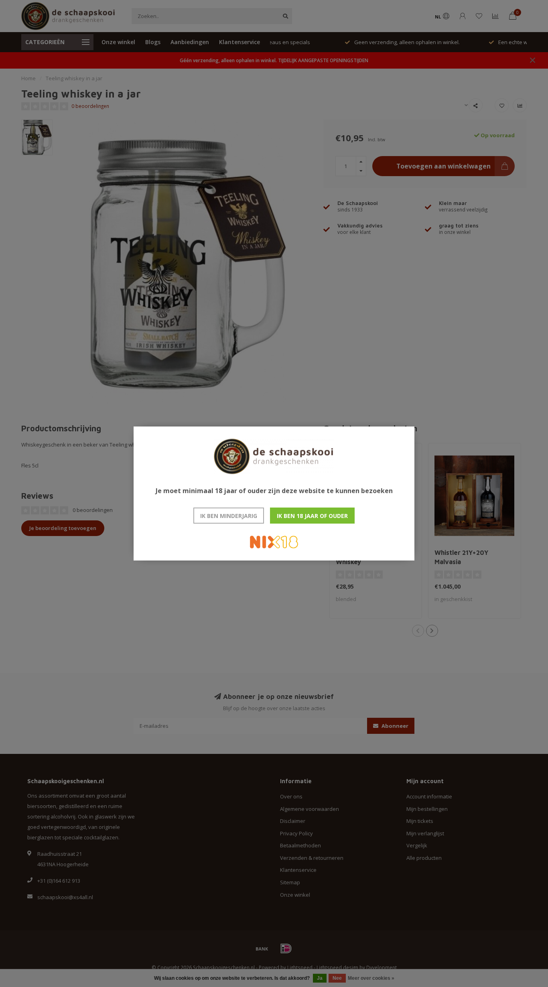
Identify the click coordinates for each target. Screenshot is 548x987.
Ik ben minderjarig (228, 516)
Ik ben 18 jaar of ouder (312, 516)
